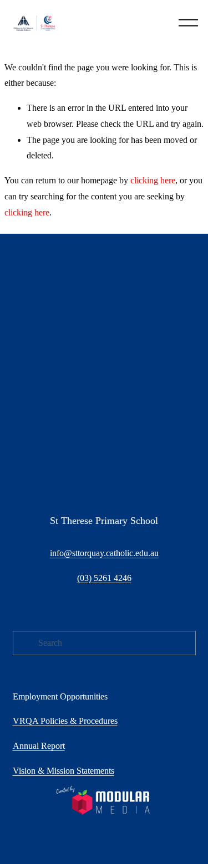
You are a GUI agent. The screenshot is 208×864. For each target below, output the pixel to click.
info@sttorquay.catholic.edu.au (104, 553)
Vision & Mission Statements (63, 770)
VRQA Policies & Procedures (65, 721)
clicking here (152, 180)
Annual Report (39, 745)
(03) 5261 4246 (104, 578)
